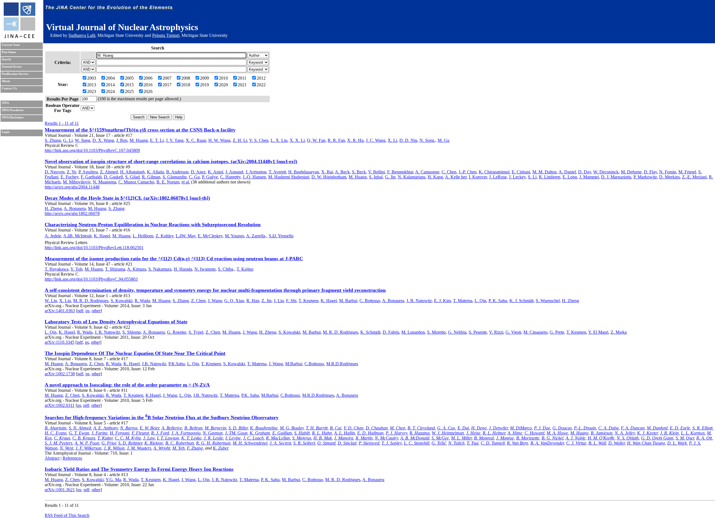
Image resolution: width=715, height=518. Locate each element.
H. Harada (183, 269)
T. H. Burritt (317, 428)
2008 (185, 78)
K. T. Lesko (191, 438)
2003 (91, 78)
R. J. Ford (160, 433)
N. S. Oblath (628, 438)
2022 (261, 84)
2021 (242, 84)
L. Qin (480, 300)
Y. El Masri (598, 332)
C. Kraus (62, 438)
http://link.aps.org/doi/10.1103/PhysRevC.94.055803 (91, 279)
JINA (5, 102)
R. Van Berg (517, 443)
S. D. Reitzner (130, 443)
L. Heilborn (143, 235)
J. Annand (234, 172)
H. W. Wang (219, 140)
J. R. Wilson (114, 448)
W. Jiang (82, 140)
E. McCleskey (210, 235)
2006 (148, 78)
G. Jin (390, 177)
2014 (110, 84)
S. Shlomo (131, 332)
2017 (167, 84)
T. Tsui (472, 443)
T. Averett (277, 172)
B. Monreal (484, 438)
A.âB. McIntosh (77, 235)
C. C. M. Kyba (128, 438)
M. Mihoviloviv (76, 182)
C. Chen (449, 172)
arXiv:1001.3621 (60, 489)
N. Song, (427, 140)
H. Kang (435, 177)
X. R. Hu (355, 140)
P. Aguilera (88, 172)
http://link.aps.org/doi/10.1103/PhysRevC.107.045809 (92, 150)
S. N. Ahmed (80, 428)
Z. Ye (71, 172)
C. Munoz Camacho (136, 182)
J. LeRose (498, 177)
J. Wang (215, 300)
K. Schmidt (370, 332)
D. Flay (650, 172)
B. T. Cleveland (421, 428)
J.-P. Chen (467, 172)
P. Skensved (369, 443)
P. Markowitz (645, 177)
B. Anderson (177, 172)
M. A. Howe (557, 433)
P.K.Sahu (176, 363)
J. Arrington (256, 172)
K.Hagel (153, 395)
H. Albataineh (132, 172)
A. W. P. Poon (87, 443)
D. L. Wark (677, 443)
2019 (204, 84)
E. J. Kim (442, 300)
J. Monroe (505, 438)
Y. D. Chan (353, 428)
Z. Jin (266, 300)
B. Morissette (527, 438)
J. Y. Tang (174, 140)
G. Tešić (439, 443)
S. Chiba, (226, 269)
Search (6, 59)
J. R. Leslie (213, 438)
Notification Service (15, 73)
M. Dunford (657, 428)
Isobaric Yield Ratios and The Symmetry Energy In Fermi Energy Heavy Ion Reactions (139, 469)
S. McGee (440, 438)
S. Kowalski (121, 300)
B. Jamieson (601, 433)
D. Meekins (669, 177)
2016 (148, 84)
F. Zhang (195, 448)
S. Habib (302, 433)
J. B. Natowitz (419, 300)
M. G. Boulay (292, 428)
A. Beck (342, 172)
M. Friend (687, 172)
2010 (223, 78)
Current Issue (11, 44)
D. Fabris (391, 332)
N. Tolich (456, 443)
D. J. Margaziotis (616, 177)
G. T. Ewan (79, 433)
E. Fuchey (69, 177)
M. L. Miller (461, 438)
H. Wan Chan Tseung (646, 443)
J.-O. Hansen (254, 177)
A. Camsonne (427, 172)
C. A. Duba (608, 428)
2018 (185, 84)
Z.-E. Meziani (694, 177)
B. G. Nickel (552, 438)
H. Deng (479, 428)
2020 (223, 84)
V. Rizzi (496, 332)
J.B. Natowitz (154, 363)
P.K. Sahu (250, 395)
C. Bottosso (369, 300)
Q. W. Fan (316, 140)
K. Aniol (215, 172)
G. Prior (108, 443)
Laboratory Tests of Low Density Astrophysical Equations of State (116, 321)
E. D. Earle (680, 428)
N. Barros (128, 428)
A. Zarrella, (256, 235)
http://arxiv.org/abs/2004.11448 (72, 187)
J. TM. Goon (236, 433)
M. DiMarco (521, 428)
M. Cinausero (535, 332)
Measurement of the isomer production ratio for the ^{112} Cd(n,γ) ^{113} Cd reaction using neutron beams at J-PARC (174, 258)
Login (5, 131)
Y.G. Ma (113, 479)
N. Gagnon (213, 433)
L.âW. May (186, 235)
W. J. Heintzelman (448, 433)
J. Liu (279, 300)
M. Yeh (178, 448)
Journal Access (12, 66)
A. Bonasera (75, 208)
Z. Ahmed (109, 172)
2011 (242, 78)
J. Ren (121, 140)
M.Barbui (293, 363)
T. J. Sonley (392, 443)
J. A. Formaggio (186, 433)
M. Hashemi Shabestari (288, 177)
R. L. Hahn (322, 433)
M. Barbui (348, 300)
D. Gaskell (113, 177)
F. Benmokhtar (400, 172)
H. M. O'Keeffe (601, 438)
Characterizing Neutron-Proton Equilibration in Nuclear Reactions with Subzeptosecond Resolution (153, 224)
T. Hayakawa (56, 269)
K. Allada (155, 172)
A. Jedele (53, 235)
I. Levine (233, 438)
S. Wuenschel (548, 300)
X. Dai (463, 428)
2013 (91, 84)
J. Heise (473, 433)
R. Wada (142, 300)
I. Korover (478, 177)
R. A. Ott (704, 438)
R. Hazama (419, 433)
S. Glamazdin (175, 177)
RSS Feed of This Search (67, 515)
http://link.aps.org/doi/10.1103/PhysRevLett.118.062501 (94, 247)
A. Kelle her (455, 177)
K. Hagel (102, 235)
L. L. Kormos (693, 433)
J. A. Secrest (280, 443)
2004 (110, 78)
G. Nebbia (457, 332)
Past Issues (9, 52)
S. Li (532, 177)
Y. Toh (76, 269)
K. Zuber (221, 448)
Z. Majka (619, 332)
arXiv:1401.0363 (60, 310)
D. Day (584, 172)
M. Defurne (631, 172)
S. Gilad (132, 177)
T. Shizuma (115, 269)
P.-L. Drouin (585, 428)
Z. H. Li (240, 140)
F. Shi (291, 300)
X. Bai (327, 172)
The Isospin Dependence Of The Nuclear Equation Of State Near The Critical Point (135, 353)
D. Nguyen (55, 172)
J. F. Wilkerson (88, 448)
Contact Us (9, 88)
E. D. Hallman (370, 433)
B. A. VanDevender (547, 443)
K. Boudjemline (264, 428)
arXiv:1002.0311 (60, 405)
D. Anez (198, 172)
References (72, 458)
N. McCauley (386, 438)
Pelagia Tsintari (165, 35)
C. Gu (194, 177)
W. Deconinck (606, 172)
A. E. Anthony (105, 428)
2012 (261, 78)
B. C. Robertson (179, 443)
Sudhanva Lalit (81, 35)
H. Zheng (53, 208)
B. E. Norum (167, 182)
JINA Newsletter (13, 110)
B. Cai (335, 428)
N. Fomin (667, 172)
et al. (186, 182)
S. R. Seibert (304, 443)
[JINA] (19, 37)
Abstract (52, 458)
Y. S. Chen (258, 140)
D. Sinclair (347, 443)
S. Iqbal (376, 177)
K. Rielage (153, 443)
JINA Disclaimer (13, 117)
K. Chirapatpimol (494, 172)
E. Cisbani (521, 172)
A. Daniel (567, 172)
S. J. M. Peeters (58, 443)
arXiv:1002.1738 (60, 373)
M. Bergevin (215, 428)
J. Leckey (517, 177)
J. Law (149, 438)
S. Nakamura (159, 269)
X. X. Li (297, 140)
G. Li (68, 140)
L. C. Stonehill (416, 443)
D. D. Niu (408, 140)
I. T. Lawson (168, 438)
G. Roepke (176, 332)
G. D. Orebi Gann (657, 438)
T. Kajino (245, 269)
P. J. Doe (542, 428)
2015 (129, 84)
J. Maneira (343, 438)
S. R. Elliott (702, 428)
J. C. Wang (375, 140)
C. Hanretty (230, 177)
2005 (129, 78)
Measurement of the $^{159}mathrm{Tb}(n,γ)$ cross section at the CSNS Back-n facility (140, 130)
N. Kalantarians (411, 177)
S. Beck (359, 172)
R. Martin (364, 438)
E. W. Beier (149, 428)
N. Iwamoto (205, 269)
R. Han (252, 300)
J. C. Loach (253, 438)
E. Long (570, 177)
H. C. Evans (55, 433)
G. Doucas (562, 428)
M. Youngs (234, 235)
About (6, 81)
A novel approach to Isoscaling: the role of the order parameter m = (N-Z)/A (127, 385)
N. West (66, 448)
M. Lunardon (413, 332)
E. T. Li (157, 140)
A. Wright (161, 448)
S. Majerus (301, 438)
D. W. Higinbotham (328, 177)
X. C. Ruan (196, 140)
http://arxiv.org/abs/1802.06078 (72, 213)
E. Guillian (282, 433)
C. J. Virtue (576, 443)
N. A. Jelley (625, 433)
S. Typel (196, 332)
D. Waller (616, 443)
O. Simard (326, 443)
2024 (110, 91)
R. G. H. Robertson (213, 443)
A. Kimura (136, 269)
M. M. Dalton (544, 172)
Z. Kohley (164, 235)
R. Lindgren (549, 177)
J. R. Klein (669, 433)
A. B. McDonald (414, 438)
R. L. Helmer (494, 433)
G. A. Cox (446, 428)
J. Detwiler (498, 428)
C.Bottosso (314, 363)
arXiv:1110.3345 (59, 342)
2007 (167, 78)
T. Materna (462, 300)
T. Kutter (105, 438)
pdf (80, 310)
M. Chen (397, 428)
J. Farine (99, 433)
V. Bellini (376, 172)
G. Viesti (513, 332)
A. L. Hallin (344, 433)
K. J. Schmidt (521, 300)
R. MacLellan (278, 438)
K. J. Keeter (647, 433)
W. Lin (51, 300)
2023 (91, 91)
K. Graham (260, 433)
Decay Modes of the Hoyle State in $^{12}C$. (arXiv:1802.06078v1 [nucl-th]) (127, 198)
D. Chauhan (377, 428)
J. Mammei (589, 177)
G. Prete (557, 332)
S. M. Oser (685, 438)
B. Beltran (193, 428)
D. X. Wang (103, 140)
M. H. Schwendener (250, 443)
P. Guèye (210, 177)
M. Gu (443, 140)
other (96, 310)
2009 (204, 78)
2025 (129, 91)
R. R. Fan (336, 140)
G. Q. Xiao (234, 300)
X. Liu (65, 300)
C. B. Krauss (83, 438)
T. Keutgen (308, 300)
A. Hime (514, 433)
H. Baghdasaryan (303, 172)
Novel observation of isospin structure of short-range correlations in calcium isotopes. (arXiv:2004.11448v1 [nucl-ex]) (171, 161)
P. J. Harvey (396, 433)
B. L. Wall (597, 443)
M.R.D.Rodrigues (342, 363)
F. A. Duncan (633, 428)
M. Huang (139, 140)
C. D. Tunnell (493, 443)
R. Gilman (151, 177)
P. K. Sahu (497, 300)
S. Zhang (53, 140)
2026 (148, 91)
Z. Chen (198, 300)
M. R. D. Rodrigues (90, 300)
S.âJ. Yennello (281, 235)
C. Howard (534, 433)
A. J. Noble (575, 438)
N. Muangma (104, 182)
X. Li (392, 140)
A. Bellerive (171, 428)
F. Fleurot (140, 433)
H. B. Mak (322, 438)
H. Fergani (119, 433)
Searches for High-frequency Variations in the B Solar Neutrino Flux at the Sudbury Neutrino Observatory (161, 417)
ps (87, 310)
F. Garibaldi (91, 177)
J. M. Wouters (139, 448)
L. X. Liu (279, 140)
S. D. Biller (238, 428)
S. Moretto (436, 332)
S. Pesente (478, 332)
